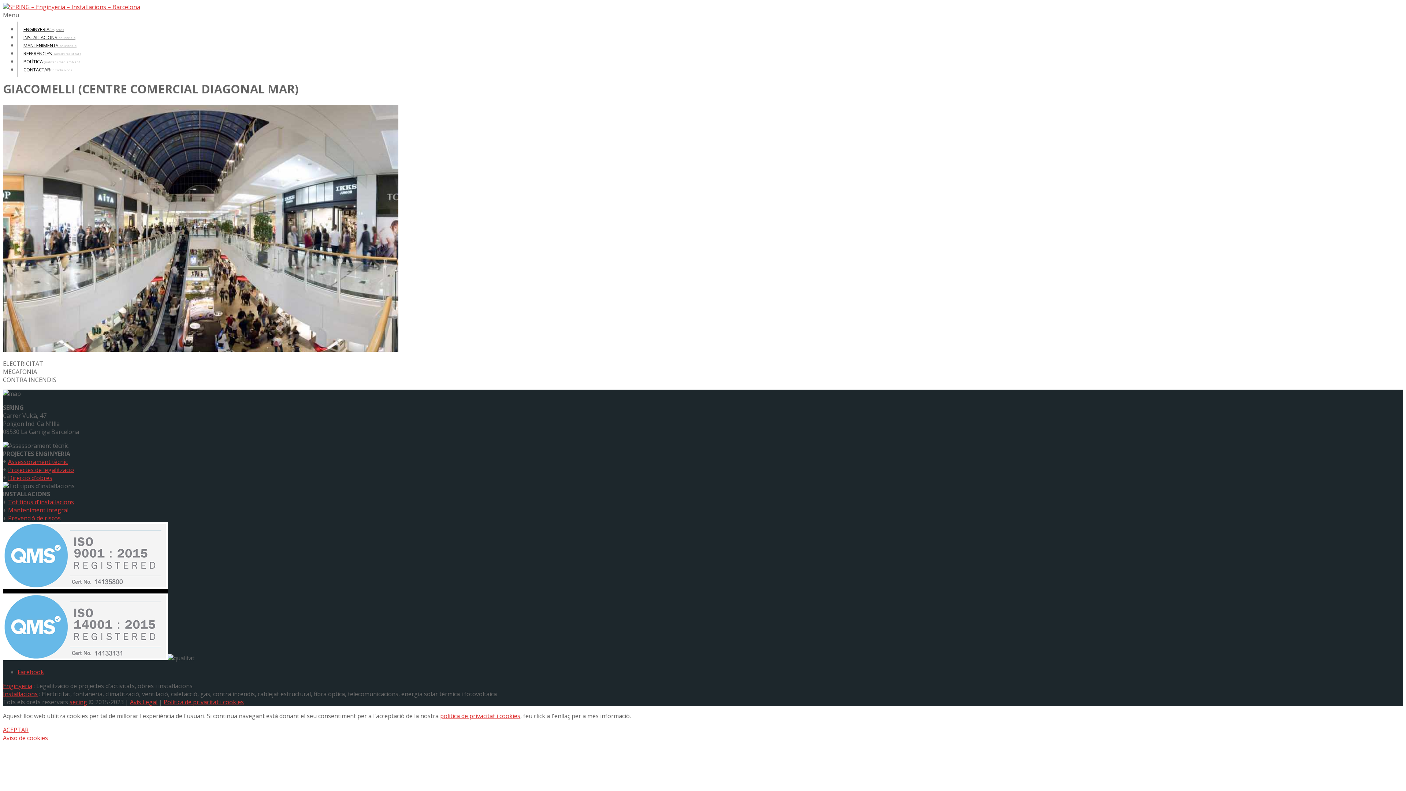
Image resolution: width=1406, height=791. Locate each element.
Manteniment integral (38, 510)
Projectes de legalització (41, 470)
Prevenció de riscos (34, 518)
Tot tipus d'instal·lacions (41, 502)
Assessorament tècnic (38, 462)
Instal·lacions (20, 694)
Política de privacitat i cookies (204, 702)
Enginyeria (17, 686)
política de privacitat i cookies (480, 716)
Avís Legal (143, 702)
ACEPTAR (16, 730)
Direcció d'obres (30, 478)
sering (78, 702)
